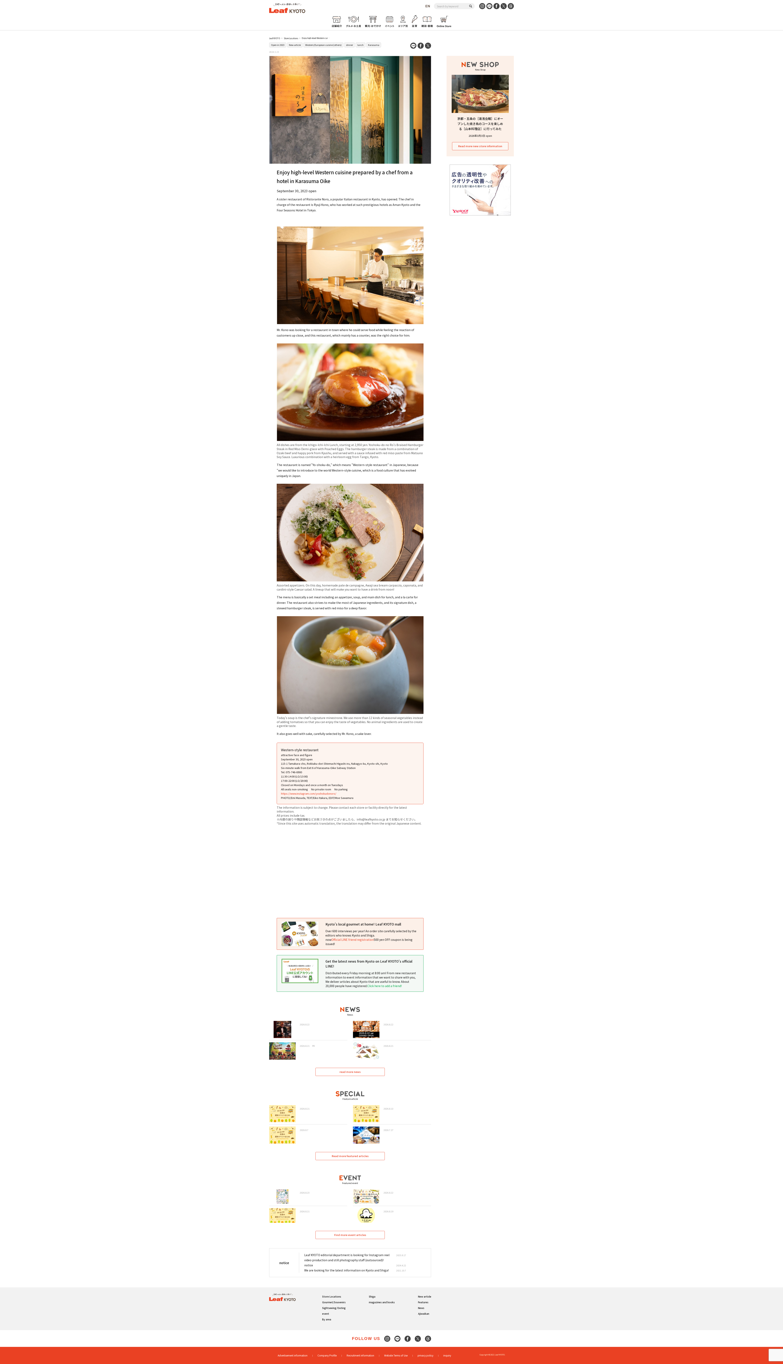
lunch (360, 44)
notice (308, 1265)
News (421, 1308)
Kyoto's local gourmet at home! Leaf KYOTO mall (363, 924)
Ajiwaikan (423, 1313)
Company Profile (327, 1355)
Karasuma (373, 44)
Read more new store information (480, 146)
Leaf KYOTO (274, 38)
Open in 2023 (277, 44)
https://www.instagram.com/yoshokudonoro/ (308, 793)
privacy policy (425, 1355)
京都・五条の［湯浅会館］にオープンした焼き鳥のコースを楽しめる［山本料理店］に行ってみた (480, 123)
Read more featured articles (350, 1156)
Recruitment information (360, 1355)
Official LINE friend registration (352, 940)
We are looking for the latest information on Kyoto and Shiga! (346, 1270)
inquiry (447, 1355)
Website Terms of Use (396, 1355)
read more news (350, 1072)
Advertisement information (292, 1355)
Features (423, 1302)
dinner (349, 44)
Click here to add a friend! (384, 986)
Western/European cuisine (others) (323, 44)
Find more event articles (350, 1235)
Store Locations (291, 38)
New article (295, 44)
